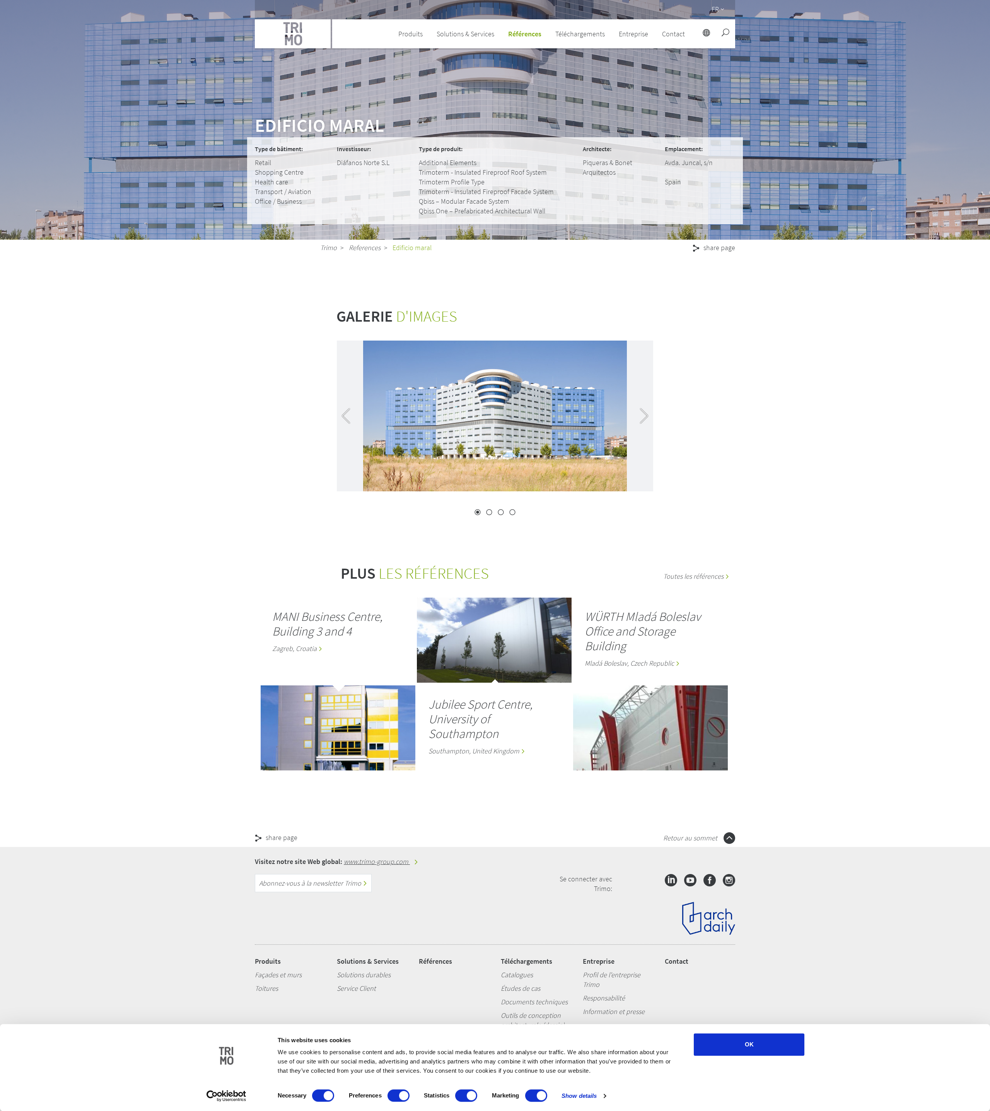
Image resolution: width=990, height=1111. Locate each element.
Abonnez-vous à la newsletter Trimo (311, 883)
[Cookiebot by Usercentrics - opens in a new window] (226, 1096)
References (365, 247)
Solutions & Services (368, 961)
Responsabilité (604, 997)
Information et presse (614, 1011)
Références (524, 33)
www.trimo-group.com (377, 861)
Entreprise (598, 961)
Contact (676, 961)
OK (749, 1044)
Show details (579, 1095)
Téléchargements (526, 961)
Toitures (266, 988)
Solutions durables (364, 974)
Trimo (328, 247)
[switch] (398, 1095)
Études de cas (520, 988)
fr (715, 9)
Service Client (356, 988)
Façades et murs (278, 974)
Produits (268, 961)
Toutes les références (694, 576)
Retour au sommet (691, 837)
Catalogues (517, 974)
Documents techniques (534, 1001)
